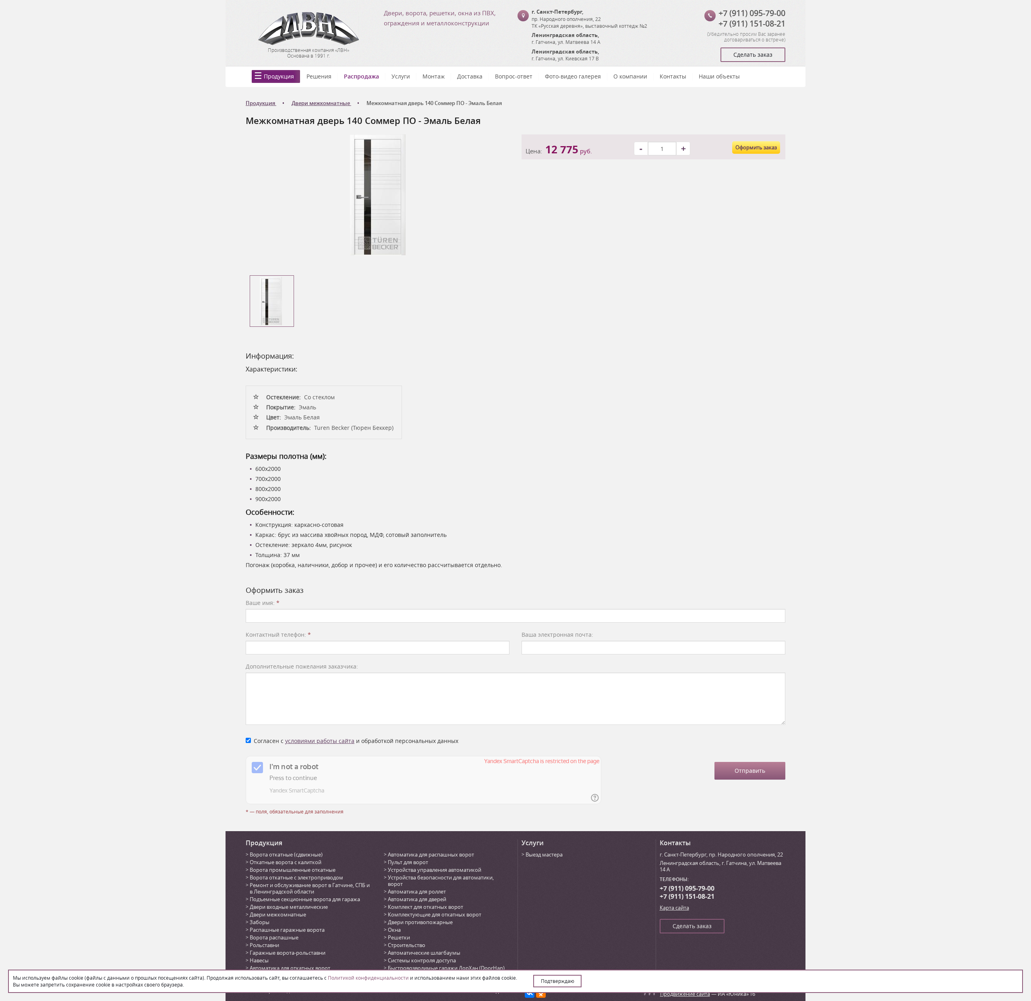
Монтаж (433, 76)
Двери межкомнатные (278, 914)
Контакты (673, 76)
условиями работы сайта (319, 741)
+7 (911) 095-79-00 (751, 13)
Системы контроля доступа (422, 960)
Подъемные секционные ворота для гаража (305, 899)
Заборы (259, 922)
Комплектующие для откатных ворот (434, 914)
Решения (318, 76)
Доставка (469, 76)
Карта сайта (674, 907)
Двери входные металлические (289, 906)
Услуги (400, 76)
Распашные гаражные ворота (287, 929)
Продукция (279, 76)
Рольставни (264, 945)
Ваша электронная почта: (557, 634)
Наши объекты (719, 76)
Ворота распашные (274, 937)
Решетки (399, 937)
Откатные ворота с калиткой (285, 862)
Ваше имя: (262, 603)
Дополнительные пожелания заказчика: (302, 666)
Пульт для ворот (408, 862)
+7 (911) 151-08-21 (751, 23)
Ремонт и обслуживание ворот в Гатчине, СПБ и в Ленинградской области (310, 888)
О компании (630, 76)
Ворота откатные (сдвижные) (286, 854)
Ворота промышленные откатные (292, 869)
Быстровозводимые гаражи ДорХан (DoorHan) (446, 968)
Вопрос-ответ (513, 76)
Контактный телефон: (278, 634)
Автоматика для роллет (417, 891)
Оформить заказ (756, 147)
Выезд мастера (544, 854)
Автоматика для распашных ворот (431, 854)
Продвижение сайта (685, 993)
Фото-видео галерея (573, 76)
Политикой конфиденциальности (368, 977)
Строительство (406, 945)
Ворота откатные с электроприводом (296, 877)
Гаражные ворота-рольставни (287, 952)
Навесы (259, 960)
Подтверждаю (557, 981)
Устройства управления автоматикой (434, 869)
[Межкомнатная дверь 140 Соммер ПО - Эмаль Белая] (378, 194)
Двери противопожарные (420, 922)
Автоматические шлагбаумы (424, 952)
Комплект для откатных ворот (425, 906)
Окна (394, 929)
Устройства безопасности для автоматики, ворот (441, 880)
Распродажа (361, 76)
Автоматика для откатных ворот (290, 968)
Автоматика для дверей (417, 899)
